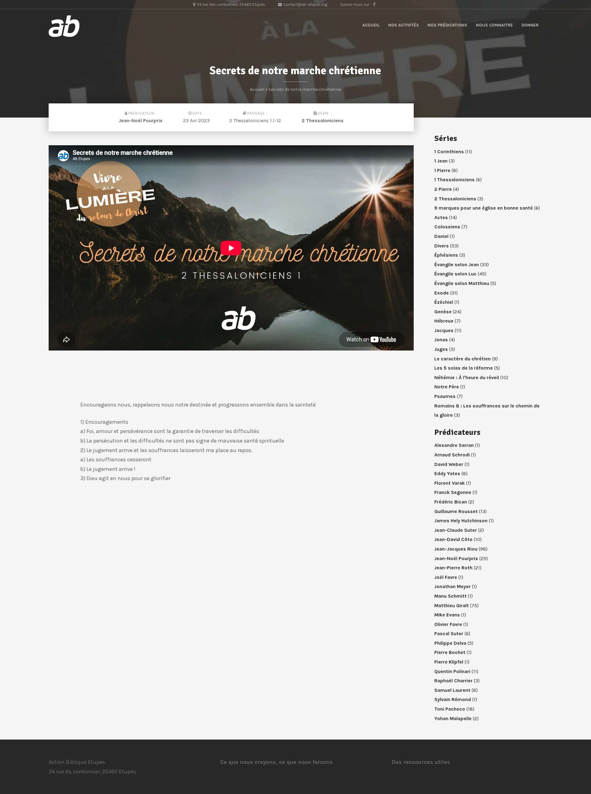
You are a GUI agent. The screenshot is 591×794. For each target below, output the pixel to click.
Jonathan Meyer (452, 586)
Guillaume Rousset (456, 511)
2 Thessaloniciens (323, 120)
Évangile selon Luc (455, 274)
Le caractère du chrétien (462, 359)
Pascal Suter (448, 633)
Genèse (443, 312)
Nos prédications (447, 25)
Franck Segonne (452, 492)
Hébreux (443, 321)
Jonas (441, 340)
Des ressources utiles (421, 762)
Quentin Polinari (452, 671)
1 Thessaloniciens (454, 179)
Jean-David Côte (453, 539)
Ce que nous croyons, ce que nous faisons (276, 762)
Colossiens (447, 227)
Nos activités (403, 25)
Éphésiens (446, 255)
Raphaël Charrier (453, 681)
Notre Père (446, 387)
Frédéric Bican (450, 502)
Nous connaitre (494, 25)
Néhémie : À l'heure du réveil (466, 377)
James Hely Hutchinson (461, 520)
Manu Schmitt (450, 596)
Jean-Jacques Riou (455, 549)
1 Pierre (442, 170)
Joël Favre (445, 577)
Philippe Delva (450, 643)
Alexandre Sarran (454, 445)
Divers (441, 246)
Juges (441, 349)
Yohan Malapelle (453, 718)
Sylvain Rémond (452, 699)
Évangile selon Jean (456, 264)
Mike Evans (447, 615)
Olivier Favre (448, 624)
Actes (441, 217)
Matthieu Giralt (451, 605)
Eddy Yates (447, 473)
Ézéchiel (443, 302)
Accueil (371, 25)
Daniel (441, 236)
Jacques (443, 330)
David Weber (448, 464)
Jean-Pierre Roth (453, 568)
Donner (530, 25)
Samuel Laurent (452, 690)
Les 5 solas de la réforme (463, 368)
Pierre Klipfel (448, 662)
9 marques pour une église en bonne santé (483, 208)
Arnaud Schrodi (452, 455)
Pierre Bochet (449, 652)
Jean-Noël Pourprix (141, 120)
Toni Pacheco (449, 709)
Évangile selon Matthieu (461, 283)
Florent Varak (449, 483)
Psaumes (445, 396)
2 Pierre (443, 189)
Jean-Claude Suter (455, 530)
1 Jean (441, 161)
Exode (441, 293)
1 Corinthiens (449, 151)
